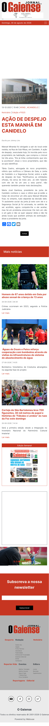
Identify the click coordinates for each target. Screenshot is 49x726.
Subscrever (24, 608)
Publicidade (19, 653)
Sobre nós (18, 645)
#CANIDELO (32, 107)
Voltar (24, 233)
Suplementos (37, 673)
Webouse (30, 719)
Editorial (30, 680)
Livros (35, 669)
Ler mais (5, 313)
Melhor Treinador (24, 669)
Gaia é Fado (22, 673)
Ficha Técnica (19, 649)
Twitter (38, 698)
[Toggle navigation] (45, 22)
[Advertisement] (24, 50)
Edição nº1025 (18, 112)
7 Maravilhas (23, 675)
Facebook (20, 698)
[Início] (22, 7)
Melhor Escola (23, 671)
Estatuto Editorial (20, 657)
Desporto (9, 640)
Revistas (35, 671)
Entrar (17, 659)
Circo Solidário (23, 677)
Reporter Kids (10, 664)
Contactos (18, 661)
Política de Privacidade (22, 655)
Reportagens (19, 680)
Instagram (29, 698)
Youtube (12, 698)
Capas (17, 647)
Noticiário (6, 112)
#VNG (23, 107)
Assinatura (18, 651)
